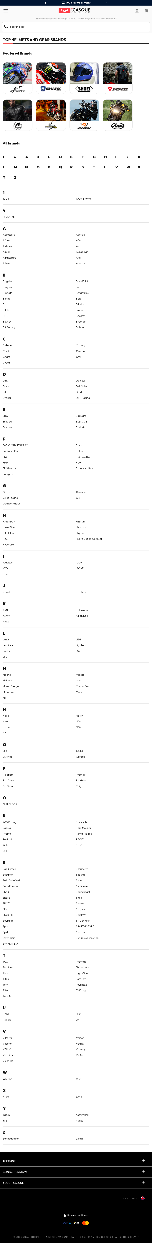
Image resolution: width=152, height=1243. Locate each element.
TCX (5, 961)
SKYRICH (8, 915)
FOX (78, 462)
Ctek (78, 357)
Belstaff (7, 293)
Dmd (79, 392)
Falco (79, 451)
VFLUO (7, 1049)
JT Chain (81, 592)
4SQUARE (8, 216)
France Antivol (84, 468)
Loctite (7, 651)
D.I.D (5, 380)
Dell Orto (81, 386)
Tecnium (8, 967)
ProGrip (80, 780)
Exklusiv (80, 427)
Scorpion (8, 874)
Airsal (6, 252)
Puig (78, 786)
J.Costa (7, 592)
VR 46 (79, 1055)
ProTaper (8, 786)
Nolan (6, 727)
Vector (80, 1038)
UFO (78, 1014)
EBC (5, 415)
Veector (7, 1043)
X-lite (6, 1097)
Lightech (81, 645)
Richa (6, 845)
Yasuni (6, 1115)
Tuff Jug (81, 990)
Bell (78, 287)
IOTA (6, 568)
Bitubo (6, 310)
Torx (5, 984)
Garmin (7, 492)
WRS (78, 1079)
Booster (80, 316)
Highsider (81, 533)
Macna (7, 674)
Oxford (80, 756)
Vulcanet (8, 1061)
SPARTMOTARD (85, 926)
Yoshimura (82, 1115)
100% (6, 198)
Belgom (7, 287)
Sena (79, 880)
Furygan (8, 474)
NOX (79, 727)
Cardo (6, 351)
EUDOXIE (81, 421)
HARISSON (9, 521)
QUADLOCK (10, 804)
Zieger (79, 1138)
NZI (4, 733)
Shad (6, 892)
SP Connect (83, 920)
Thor (6, 973)
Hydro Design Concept (89, 538)
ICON (79, 562)
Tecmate (81, 961)
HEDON (80, 521)
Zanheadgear (11, 1138)
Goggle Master (11, 503)
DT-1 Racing (83, 397)
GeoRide (81, 492)
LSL (5, 656)
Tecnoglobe (82, 967)
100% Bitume (83, 198)
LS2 (78, 651)
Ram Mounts (83, 828)
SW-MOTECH (11, 943)
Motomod (8, 692)
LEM (78, 639)
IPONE (80, 568)
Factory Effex (10, 451)
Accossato (9, 234)
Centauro (81, 351)
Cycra (6, 362)
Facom (80, 445)
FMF (5, 462)
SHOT (6, 903)
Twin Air (7, 996)
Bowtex (7, 321)
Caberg (80, 345)
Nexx (5, 721)
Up (77, 1020)
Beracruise (82, 293)
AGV (79, 240)
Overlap (7, 756)
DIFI (5, 392)
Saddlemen (9, 869)
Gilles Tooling (10, 497)
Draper (7, 397)
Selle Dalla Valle (12, 880)
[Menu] (5, 10)
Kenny (6, 615)
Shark (6, 897)
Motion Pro (82, 686)
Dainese (80, 380)
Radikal (7, 828)
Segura (80, 874)
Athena (7, 263)
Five (5, 456)
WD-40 (7, 1079)
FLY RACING (83, 456)
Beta (79, 298)
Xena (79, 1097)
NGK (78, 721)
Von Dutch (9, 1055)
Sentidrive (81, 886)
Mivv (78, 680)
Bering (7, 298)
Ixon (5, 574)
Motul (79, 692)
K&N (5, 610)
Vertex (80, 1043)
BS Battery (9, 327)
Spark (6, 926)
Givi (78, 497)
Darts (6, 386)
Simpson (81, 909)
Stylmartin (9, 938)
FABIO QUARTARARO (15, 445)
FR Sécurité (9, 468)
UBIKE (6, 1014)
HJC (5, 538)
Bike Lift (80, 304)
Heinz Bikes (9, 527)
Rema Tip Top (84, 833)
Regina (7, 833)
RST (5, 851)
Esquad (7, 421)
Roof (79, 845)
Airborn (7, 246)
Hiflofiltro (8, 533)
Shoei (79, 897)
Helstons (81, 527)
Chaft (6, 357)
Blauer (80, 310)
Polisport (8, 774)
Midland (7, 680)
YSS (5, 1120)
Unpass (7, 1020)
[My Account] (137, 10)
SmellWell (81, 915)
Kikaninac (82, 615)
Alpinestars (9, 257)
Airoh (79, 246)
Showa (80, 903)
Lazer (6, 639)
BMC (5, 316)
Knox (6, 621)
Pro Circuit (9, 780)
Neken (79, 715)
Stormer (81, 932)
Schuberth (82, 869)
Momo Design (11, 686)
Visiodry (80, 1049)
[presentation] (45, 3)
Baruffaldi (82, 281)
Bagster (7, 281)
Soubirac (8, 920)
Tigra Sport (83, 973)
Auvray (80, 263)
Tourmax (81, 984)
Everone (7, 427)
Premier (80, 774)
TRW (6, 990)
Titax (6, 979)
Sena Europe (10, 886)
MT (4, 697)
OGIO (79, 751)
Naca (6, 715)
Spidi (5, 932)
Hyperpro (8, 544)
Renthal (7, 839)
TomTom (81, 979)
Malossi (80, 674)
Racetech (81, 822)
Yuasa (79, 1120)
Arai (78, 257)
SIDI (5, 909)
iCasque (7, 562)
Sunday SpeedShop (87, 938)
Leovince (8, 645)
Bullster (80, 327)
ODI (5, 751)
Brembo (80, 321)
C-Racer (8, 345)
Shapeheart (83, 892)
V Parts (7, 1038)
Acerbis (80, 234)
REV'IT (80, 839)
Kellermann (82, 610)
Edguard (81, 415)
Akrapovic (82, 252)
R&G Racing (9, 822)
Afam (6, 240)
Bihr (5, 304)
